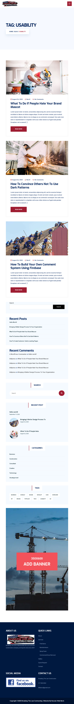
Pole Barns (43, 643)
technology (12, 473)
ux (50, 499)
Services (40, 639)
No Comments (39, 99)
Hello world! (13, 322)
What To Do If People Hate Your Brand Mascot (36, 105)
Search (11, 303)
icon (47, 495)
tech (35, 499)
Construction (13, 459)
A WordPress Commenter (17, 354)
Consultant (12, 463)
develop (39, 495)
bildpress (12, 359)
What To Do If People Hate (29, 431)
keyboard (55, 495)
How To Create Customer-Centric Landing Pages (23, 341)
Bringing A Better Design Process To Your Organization (25, 327)
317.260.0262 (42, 683)
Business (12, 454)
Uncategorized (13, 477)
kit (12, 499)
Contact (40, 666)
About (40, 636)
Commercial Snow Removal (48, 655)
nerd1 (28, 99)
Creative (11, 468)
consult (22, 495)
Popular (27, 499)
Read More (18, 129)
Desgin (31, 495)
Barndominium (44, 647)
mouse (18, 499)
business (13, 495)
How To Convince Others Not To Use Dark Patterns (34, 185)
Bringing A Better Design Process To (33, 419)
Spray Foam (43, 651)
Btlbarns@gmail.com (44, 687)
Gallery (40, 659)
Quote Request (42, 662)
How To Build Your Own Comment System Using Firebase (33, 266)
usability (43, 499)
